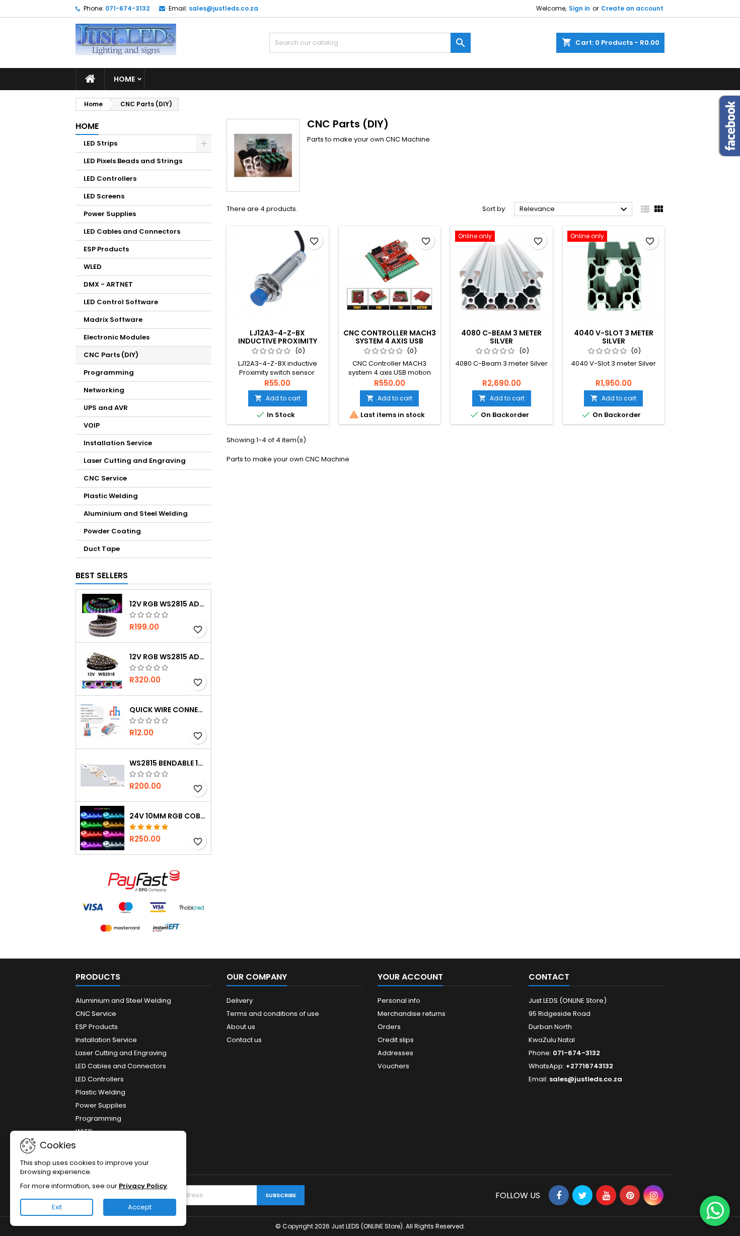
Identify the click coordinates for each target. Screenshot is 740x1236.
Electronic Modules (117, 337)
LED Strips (100, 143)
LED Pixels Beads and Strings (133, 161)
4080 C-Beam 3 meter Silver (501, 337)
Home (124, 79)
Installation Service (118, 443)
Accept (140, 1207)
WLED (93, 266)
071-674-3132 (127, 8)
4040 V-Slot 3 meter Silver (613, 337)
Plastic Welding (111, 496)
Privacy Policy (143, 1186)
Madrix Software (113, 319)
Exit (57, 1207)
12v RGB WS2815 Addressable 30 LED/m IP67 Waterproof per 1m (168, 604)
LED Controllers (110, 178)
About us (241, 1027)
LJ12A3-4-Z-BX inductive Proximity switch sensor (277, 341)
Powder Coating (112, 531)
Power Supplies (110, 214)
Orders (389, 1027)
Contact (549, 977)
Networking (104, 390)
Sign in (579, 8)
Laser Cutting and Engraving (135, 460)
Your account (410, 977)
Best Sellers (102, 575)
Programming (109, 372)
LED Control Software (121, 302)
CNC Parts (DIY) (111, 355)
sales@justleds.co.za (223, 8)
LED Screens (104, 196)
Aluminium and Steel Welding (136, 513)
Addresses (395, 1053)
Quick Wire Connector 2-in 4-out (168, 710)
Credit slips (396, 1040)
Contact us (244, 1040)
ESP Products (106, 249)
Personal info (399, 1000)
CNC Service (105, 478)
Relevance (575, 209)
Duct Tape (102, 549)
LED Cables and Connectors (132, 231)
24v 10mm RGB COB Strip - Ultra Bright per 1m (168, 816)
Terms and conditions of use (273, 1013)
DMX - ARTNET (108, 284)
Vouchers (393, 1066)
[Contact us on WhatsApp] (715, 1211)
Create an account (632, 8)
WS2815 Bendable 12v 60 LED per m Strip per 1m (168, 763)
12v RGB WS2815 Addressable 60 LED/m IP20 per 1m (168, 657)
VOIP (92, 425)
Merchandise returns (412, 1013)
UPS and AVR (106, 408)
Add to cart (278, 398)
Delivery (240, 1000)
